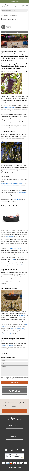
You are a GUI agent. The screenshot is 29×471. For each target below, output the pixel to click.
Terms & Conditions (12, 467)
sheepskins (6, 245)
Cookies (19, 467)
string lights (17, 199)
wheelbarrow (4, 334)
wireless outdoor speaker (9, 107)
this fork (15, 321)
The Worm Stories (4, 15)
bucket (10, 334)
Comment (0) (21, 32)
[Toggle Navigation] (27, 5)
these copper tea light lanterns (8, 185)
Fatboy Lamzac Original (15, 248)
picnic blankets (9, 236)
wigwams (13, 259)
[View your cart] (23, 5)
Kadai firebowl (22, 315)
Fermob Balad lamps (18, 194)
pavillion (22, 265)
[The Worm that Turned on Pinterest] (10, 391)
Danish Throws (14, 245)
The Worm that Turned (16, 469)
